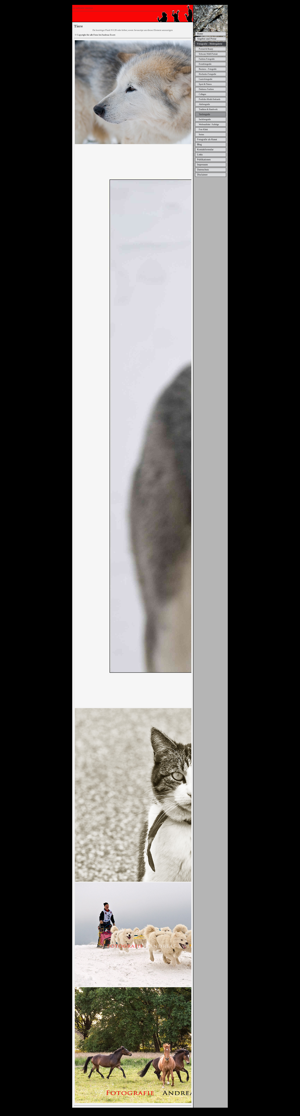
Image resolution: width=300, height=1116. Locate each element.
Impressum (202, 164)
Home (200, 33)
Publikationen (204, 159)
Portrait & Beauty (206, 49)
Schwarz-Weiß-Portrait (208, 54)
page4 (152, 1112)
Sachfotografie (205, 119)
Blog (199, 144)
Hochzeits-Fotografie (207, 74)
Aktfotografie (204, 104)
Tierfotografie (204, 114)
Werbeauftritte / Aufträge (209, 124)
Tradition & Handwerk (208, 109)
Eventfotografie (205, 64)
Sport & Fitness (205, 84)
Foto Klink (203, 129)
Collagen (202, 94)
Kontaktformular (205, 149)
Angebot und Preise (206, 38)
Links (200, 154)
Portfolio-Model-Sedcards (209, 99)
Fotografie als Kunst (207, 139)
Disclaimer (202, 174)
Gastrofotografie (205, 79)
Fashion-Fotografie (207, 59)
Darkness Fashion (206, 89)
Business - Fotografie (207, 69)
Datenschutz (203, 169)
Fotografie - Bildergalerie (209, 44)
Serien (201, 134)
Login (158, 1112)
